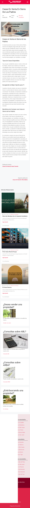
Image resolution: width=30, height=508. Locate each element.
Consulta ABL (6, 354)
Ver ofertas (5, 409)
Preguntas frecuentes (15, 506)
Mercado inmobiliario (21, 16)
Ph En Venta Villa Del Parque (9, 251)
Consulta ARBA (6, 382)
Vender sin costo (7, 323)
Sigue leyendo (5, 222)
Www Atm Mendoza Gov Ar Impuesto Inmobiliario (14, 216)
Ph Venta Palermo (7, 287)
